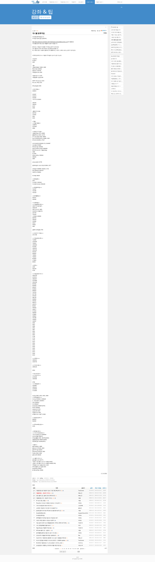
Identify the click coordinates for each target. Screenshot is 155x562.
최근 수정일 (98, 488)
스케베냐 (113, 88)
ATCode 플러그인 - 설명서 (43, 530)
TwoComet (81, 490)
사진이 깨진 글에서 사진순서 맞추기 (45, 520)
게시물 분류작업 (38, 33)
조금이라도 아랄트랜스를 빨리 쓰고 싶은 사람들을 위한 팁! (51, 538)
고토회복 (80, 505)
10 (78, 548)
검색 (79, 551)
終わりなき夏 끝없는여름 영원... (117, 50)
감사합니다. (114, 58)
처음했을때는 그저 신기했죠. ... (117, 78)
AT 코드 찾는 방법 (40, 500)
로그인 (120, 2)
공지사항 (44, 2)
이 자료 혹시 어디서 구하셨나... (117, 91)
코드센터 (80, 2)
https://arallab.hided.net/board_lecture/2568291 (48, 481)
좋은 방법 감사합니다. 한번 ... (117, 68)
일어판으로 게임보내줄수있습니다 (117, 71)
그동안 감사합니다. (116, 37)
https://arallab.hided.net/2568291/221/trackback (46, 480)
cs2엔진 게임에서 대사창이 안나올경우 (46, 508)
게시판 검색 (46, 17)
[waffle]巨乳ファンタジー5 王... (117, 45)
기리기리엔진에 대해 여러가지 (44, 505)
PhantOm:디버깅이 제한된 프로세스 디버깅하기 (48, 503)
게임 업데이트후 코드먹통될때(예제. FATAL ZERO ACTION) (51, 523)
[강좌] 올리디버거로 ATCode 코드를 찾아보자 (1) (48, 510)
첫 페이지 (57, 548)
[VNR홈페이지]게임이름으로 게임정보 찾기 (47, 518)
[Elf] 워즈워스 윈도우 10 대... (117, 52)
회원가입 (93, 30)
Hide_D (80, 493)
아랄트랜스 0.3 (64, 2)
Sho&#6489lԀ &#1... (41, 513)
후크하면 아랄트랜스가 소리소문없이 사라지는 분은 (49, 543)
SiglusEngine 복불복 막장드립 (43, 528)
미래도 (105, 33)
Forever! (113, 73)
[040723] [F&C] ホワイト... (117, 47)
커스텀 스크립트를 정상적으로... (117, 66)
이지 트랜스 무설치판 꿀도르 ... (117, 76)
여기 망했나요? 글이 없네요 (117, 81)
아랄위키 (74, 2)
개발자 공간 (99, 2)
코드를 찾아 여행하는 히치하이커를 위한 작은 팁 (48, 545)
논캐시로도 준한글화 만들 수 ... (117, 42)
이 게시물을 (104, 473)
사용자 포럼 (90, 2)
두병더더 (80, 523)
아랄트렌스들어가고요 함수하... (117, 63)
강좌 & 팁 (42, 11)
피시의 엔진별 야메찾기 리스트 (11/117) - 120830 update (50, 540)
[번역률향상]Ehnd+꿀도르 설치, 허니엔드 (46, 533)
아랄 (79, 498)
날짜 (91, 488)
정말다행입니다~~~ (116, 86)
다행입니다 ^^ (114, 83)
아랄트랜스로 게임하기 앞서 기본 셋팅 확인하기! (48, 490)
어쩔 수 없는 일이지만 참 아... (117, 35)
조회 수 (104, 488)
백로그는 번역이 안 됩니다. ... (117, 93)
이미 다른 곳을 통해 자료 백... (117, 61)
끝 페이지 (82, 548)
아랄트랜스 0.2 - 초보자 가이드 (44, 498)
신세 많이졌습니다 (115, 30)
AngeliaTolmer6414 (83, 513)
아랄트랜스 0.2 (53, 2)
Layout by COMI (77, 559)
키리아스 (80, 543)
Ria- (79, 535)
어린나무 (80, 545)
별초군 (80, 508)
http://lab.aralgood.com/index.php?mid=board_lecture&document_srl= (50, 41)
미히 (79, 525)
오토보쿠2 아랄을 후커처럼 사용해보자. (46, 535)
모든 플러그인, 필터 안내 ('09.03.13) (45, 495)
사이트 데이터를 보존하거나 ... (117, 32)
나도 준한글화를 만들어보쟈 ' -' (44, 525)
